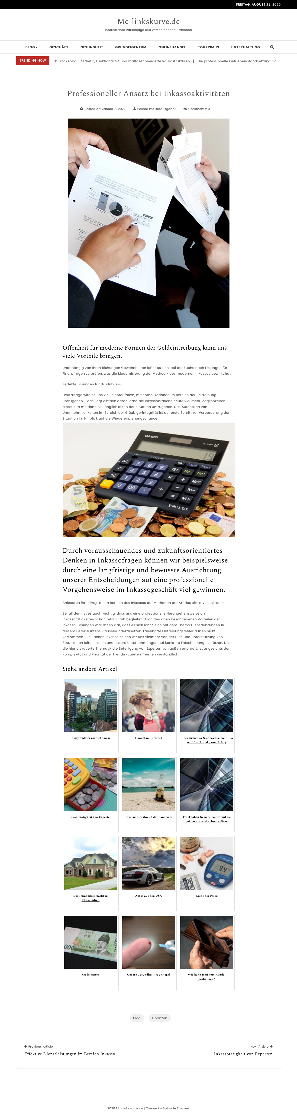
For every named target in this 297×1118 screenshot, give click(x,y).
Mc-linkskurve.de (148, 21)
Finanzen (159, 1018)
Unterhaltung (245, 47)
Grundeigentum (131, 47)
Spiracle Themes (176, 1108)
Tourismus (208, 47)
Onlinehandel (172, 47)
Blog (30, 47)
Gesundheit (92, 47)
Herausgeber (165, 109)
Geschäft (58, 47)
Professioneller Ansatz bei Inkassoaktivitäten (148, 93)
